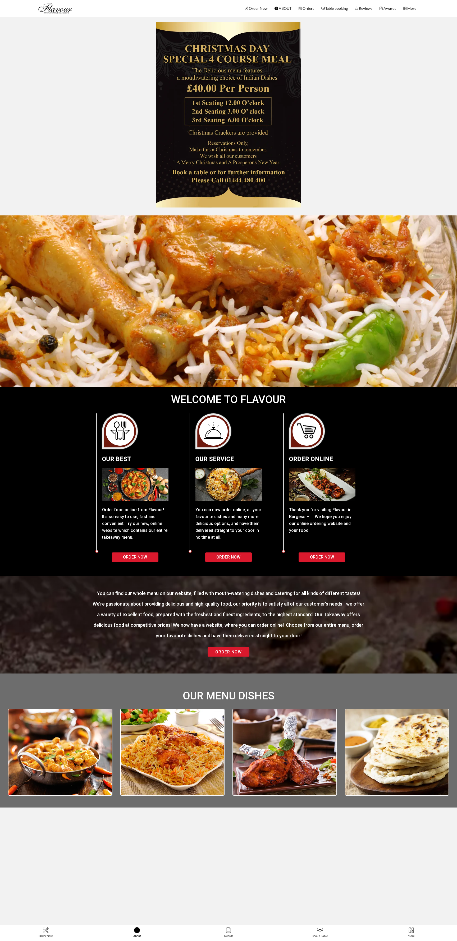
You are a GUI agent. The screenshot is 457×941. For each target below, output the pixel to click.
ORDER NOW (228, 651)
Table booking (336, 8)
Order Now (258, 8)
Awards (389, 8)
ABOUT (285, 8)
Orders (308, 8)
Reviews (365, 8)
